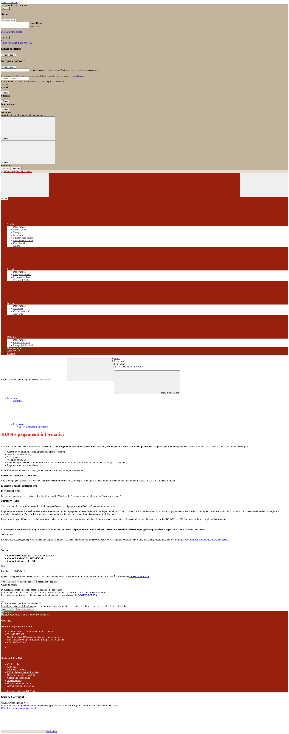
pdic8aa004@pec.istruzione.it (39, 639)
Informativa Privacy (16, 669)
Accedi (5, 8)
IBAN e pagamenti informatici (33, 426)
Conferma (16, 168)
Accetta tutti (47, 582)
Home (117, 358)
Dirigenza (18, 401)
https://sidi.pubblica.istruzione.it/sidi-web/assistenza (203, 539)
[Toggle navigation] (25, 185)
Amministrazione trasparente (20, 686)
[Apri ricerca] (264, 185)
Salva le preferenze (24, 609)
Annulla (5, 168)
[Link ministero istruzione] (14, 5)
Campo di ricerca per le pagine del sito (19, 379)
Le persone (119, 361)
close (4, 198)
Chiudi (5, 93)
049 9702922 (17, 634)
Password (34, 26)
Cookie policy (14, 664)
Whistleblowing (14, 680)
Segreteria (119, 364)
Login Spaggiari (78, 76)
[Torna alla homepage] (144, 171)
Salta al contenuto (9, 2)
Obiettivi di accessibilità (18, 677)
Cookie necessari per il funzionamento (19, 603)
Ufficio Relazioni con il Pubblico (23, 672)
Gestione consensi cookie (19, 683)
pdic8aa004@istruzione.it (38, 637)
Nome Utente (36, 23)
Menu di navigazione (170, 393)
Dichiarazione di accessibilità (21, 675)
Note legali (12, 667)
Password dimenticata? (12, 32)
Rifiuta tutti (26, 582)
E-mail (33, 70)
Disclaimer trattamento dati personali (18, 708)
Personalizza (8, 582)
